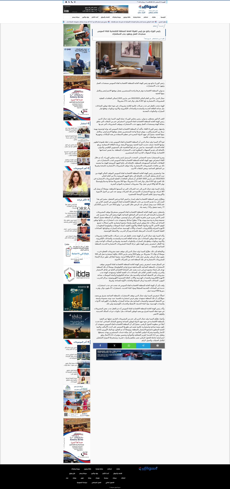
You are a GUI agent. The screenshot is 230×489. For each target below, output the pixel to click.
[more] (74, 1)
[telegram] (143, 345)
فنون (82, 478)
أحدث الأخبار (95, 17)
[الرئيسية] (66, 1)
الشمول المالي (110, 482)
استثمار (146, 17)
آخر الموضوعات (80, 342)
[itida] (77, 275)
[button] (65, 9)
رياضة (89, 478)
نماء (67, 478)
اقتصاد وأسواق (105, 17)
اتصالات (123, 478)
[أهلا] (77, 98)
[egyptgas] (77, 401)
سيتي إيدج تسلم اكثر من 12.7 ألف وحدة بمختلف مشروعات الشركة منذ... (110, 22)
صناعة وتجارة (137, 17)
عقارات (154, 17)
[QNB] (77, 61)
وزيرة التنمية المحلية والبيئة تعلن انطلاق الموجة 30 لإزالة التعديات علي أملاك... (63, 22)
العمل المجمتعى (96, 482)
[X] (114, 345)
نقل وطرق (72, 473)
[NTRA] (77, 254)
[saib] (77, 325)
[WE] (129, 354)
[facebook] (100, 345)
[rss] (69, 1)
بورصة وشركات (116, 17)
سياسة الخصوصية (82, 482)
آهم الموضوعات (80, 168)
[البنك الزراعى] (77, 298)
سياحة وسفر (76, 17)
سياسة (106, 478)
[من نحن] (71, 1)
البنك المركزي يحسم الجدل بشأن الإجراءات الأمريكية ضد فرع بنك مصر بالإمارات (156, 22)
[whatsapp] (129, 345)
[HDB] (77, 35)
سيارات (115, 478)
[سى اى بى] (95, 9)
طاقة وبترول (126, 17)
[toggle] (67, 17)
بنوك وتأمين (85, 17)
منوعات (98, 478)
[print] (157, 345)
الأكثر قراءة (82, 200)
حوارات (74, 478)
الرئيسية (163, 17)
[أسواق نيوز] (147, 7)
